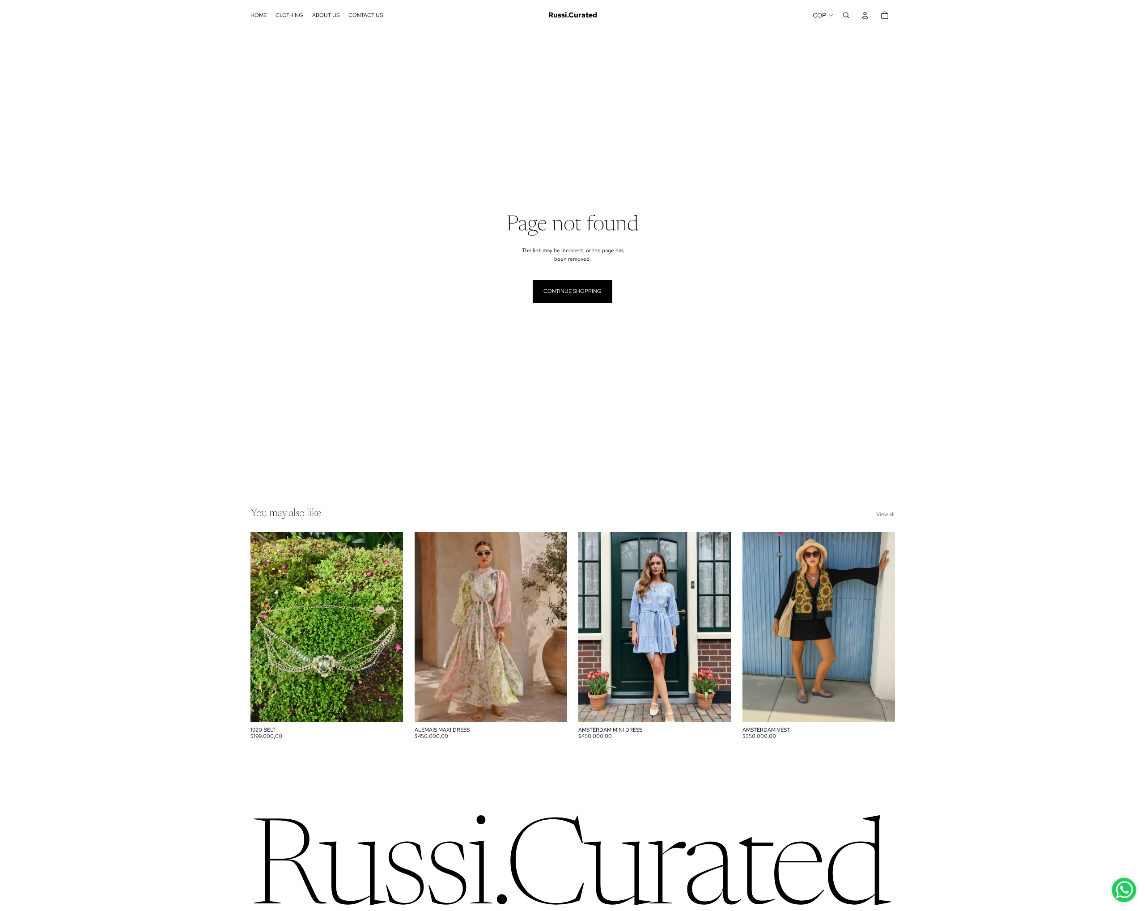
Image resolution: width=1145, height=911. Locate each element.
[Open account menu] (865, 15)
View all (885, 514)
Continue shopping (572, 291)
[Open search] (846, 15)
